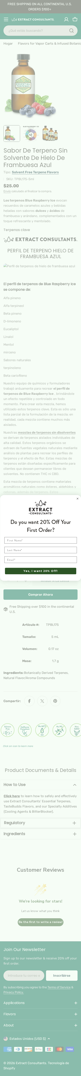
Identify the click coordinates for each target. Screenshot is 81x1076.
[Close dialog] (77, 499)
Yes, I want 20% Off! (40, 571)
